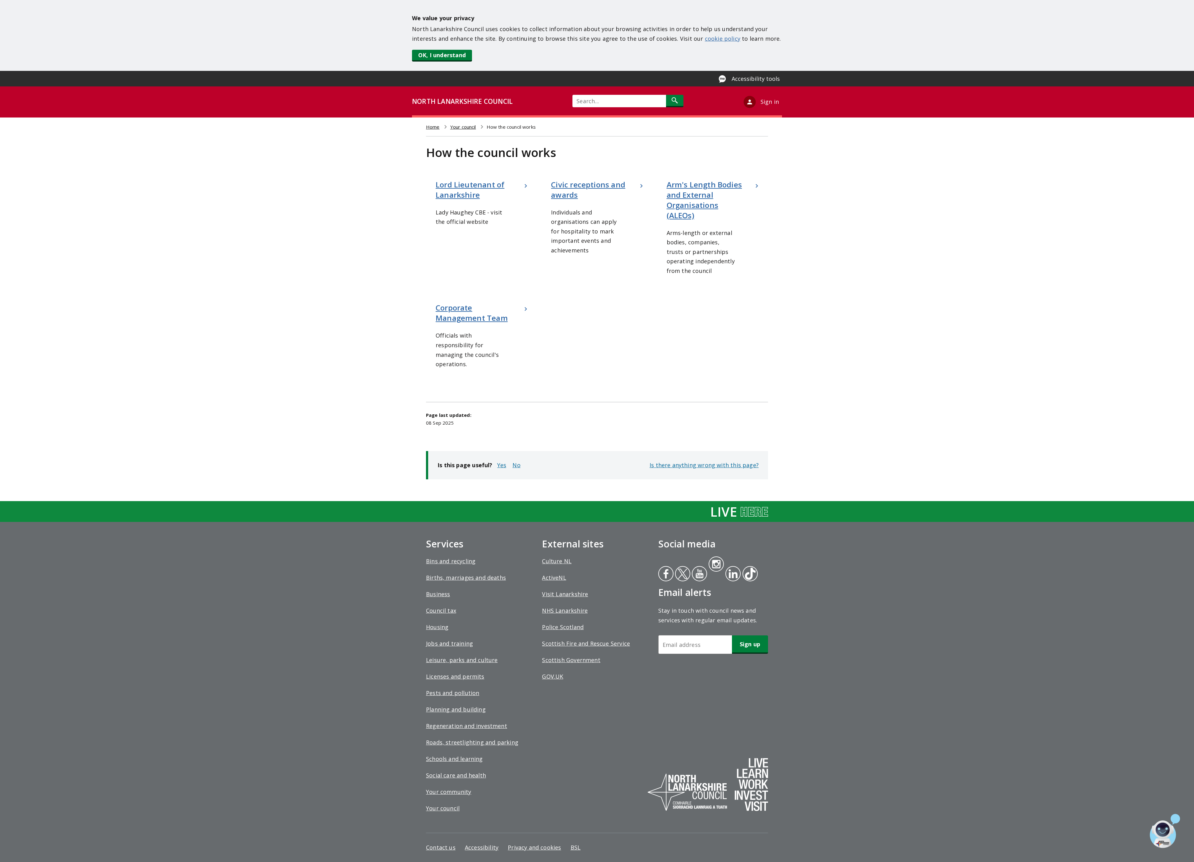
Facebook (666, 574)
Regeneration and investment (466, 726)
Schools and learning (454, 759)
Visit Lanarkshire (565, 594)
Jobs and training (449, 643)
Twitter (682, 574)
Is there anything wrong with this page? (704, 465)
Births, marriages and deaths (466, 577)
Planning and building (456, 709)
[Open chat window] (1165, 831)
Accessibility (481, 847)
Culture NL (557, 561)
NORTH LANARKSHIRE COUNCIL (462, 101)
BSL (576, 847)
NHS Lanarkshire (565, 610)
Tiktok (748, 574)
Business (438, 594)
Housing (437, 627)
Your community (448, 791)
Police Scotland (563, 627)
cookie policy (722, 38)
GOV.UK (552, 676)
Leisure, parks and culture (462, 660)
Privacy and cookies (534, 847)
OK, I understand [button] (442, 55)
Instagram (716, 565)
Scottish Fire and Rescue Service (586, 643)
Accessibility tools (756, 78)
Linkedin (732, 574)
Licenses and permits (455, 676)
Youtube (698, 574)
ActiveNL (554, 577)
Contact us (441, 847)
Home (433, 127)
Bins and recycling (450, 561)
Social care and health (456, 775)
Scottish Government (571, 660)
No (516, 465)
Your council (463, 127)
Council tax (441, 610)
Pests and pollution (452, 693)
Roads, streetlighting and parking (472, 742)
